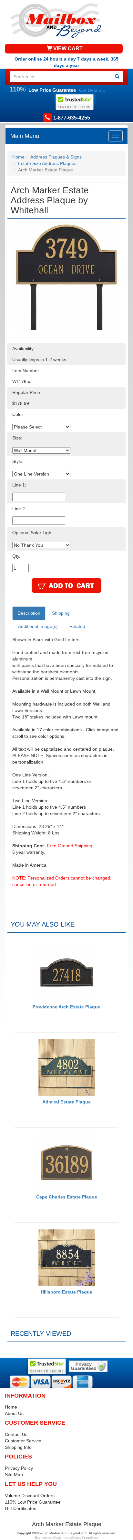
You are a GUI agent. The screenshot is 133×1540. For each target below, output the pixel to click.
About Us (14, 1413)
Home (18, 156)
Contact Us (16, 1434)
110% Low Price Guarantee (33, 1502)
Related (77, 626)
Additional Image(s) (38, 626)
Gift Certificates (20, 1508)
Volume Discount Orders (30, 1495)
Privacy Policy (19, 1468)
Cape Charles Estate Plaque (66, 1196)
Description (28, 613)
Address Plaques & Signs (56, 156)
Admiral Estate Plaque (66, 1101)
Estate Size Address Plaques (47, 163)
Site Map (14, 1474)
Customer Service (23, 1440)
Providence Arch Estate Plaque (66, 1006)
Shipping (61, 613)
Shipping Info (18, 1447)
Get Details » (92, 90)
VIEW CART (67, 48)
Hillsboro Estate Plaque (66, 1292)
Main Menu (24, 136)
